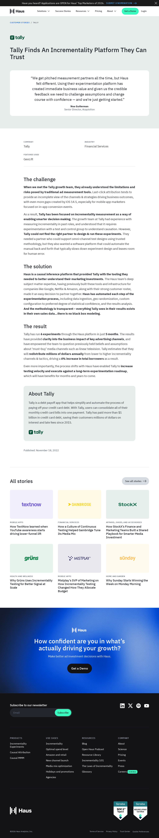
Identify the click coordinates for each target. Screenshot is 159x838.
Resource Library (91, 754)
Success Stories (63, 11)
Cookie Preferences (141, 831)
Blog (84, 743)
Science (122, 749)
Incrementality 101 (93, 760)
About (121, 743)
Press (121, 766)
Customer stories (20, 22)
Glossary (87, 771)
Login (144, 11)
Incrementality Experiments (18, 745)
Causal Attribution (20, 752)
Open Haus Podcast (93, 749)
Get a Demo (130, 11)
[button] (44, 11)
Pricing (98, 11)
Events (122, 760)
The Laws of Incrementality (97, 766)
